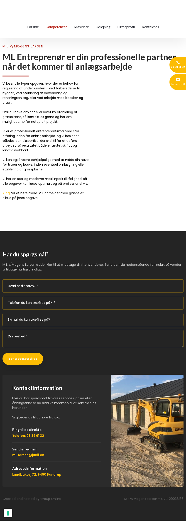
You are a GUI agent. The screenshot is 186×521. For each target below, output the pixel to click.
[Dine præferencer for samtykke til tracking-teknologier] (8, 513)
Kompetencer (56, 27)
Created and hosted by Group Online (31, 498)
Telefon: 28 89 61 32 (28, 435)
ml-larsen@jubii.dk (28, 455)
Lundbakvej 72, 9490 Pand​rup (36, 474)
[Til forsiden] (93, 9)
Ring (6, 193)
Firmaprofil (126, 27)
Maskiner (81, 27)
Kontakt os (150, 27)
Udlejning (102, 27)
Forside (33, 27)
